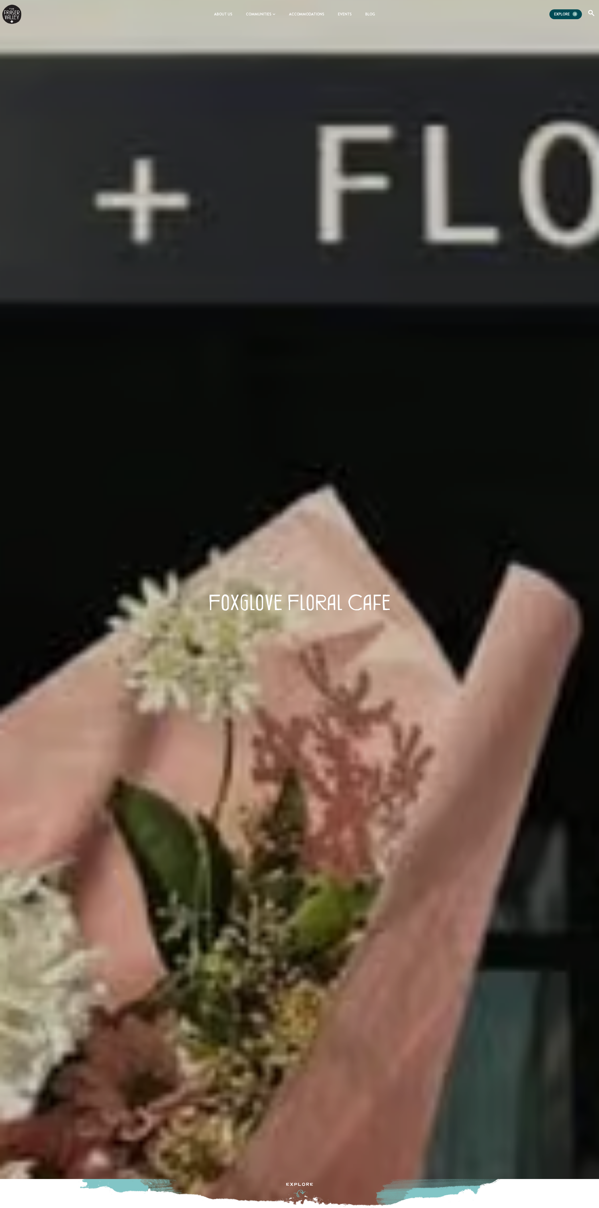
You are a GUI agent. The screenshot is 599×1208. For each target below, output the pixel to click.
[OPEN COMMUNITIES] (274, 14)
